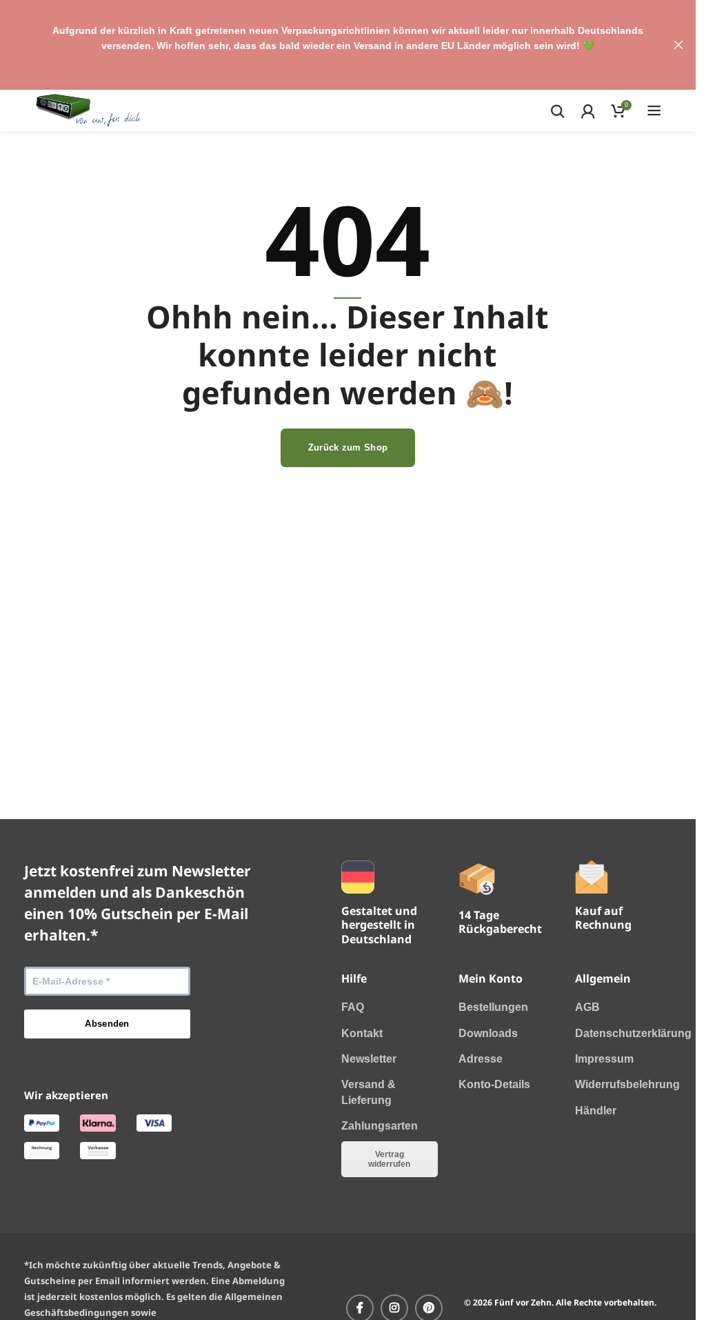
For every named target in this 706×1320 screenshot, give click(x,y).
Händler (595, 1110)
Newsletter (368, 1059)
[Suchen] (557, 110)
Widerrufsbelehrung (627, 1084)
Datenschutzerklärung (633, 1033)
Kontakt (362, 1033)
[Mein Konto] (587, 110)
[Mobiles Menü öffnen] (654, 110)
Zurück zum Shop (348, 447)
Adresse (480, 1059)
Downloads (488, 1033)
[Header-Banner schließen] (678, 45)
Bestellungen (493, 1007)
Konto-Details (494, 1084)
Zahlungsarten (379, 1126)
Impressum (604, 1059)
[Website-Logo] (87, 109)
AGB (587, 1007)
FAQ (352, 1007)
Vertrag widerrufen (389, 1159)
